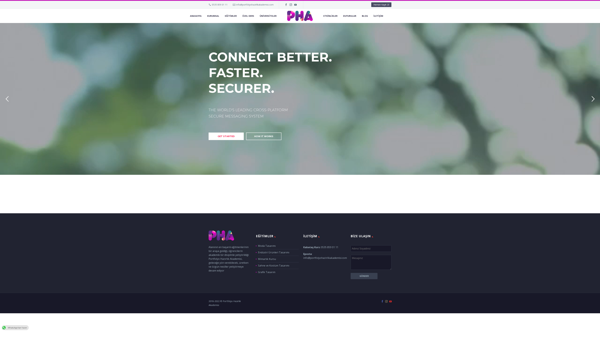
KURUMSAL (213, 15)
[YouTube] (295, 4)
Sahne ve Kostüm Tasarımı (273, 265)
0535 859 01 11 (220, 4)
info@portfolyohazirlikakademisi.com (255, 4)
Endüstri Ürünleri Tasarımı (273, 252)
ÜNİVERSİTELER (268, 15)
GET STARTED (226, 136)
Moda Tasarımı (267, 246)
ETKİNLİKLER (330, 15)
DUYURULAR (349, 15)
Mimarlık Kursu (267, 259)
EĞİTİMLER (231, 15)
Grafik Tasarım (266, 272)
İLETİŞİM (378, 15)
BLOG (365, 15)
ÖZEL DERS (248, 15)
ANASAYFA (196, 15)
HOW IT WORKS (263, 136)
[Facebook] (286, 4)
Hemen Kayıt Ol (381, 4)
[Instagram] (290, 4)
